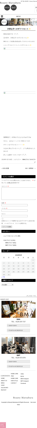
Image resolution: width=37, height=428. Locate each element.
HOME (3, 378)
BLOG (22, 376)
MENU (18, 16)
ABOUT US (4, 380)
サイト (3, 214)
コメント (5, 186)
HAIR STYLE (14, 380)
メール (4, 208)
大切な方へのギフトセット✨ (19, 29)
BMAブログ (26, 159)
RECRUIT (3, 390)
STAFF (3, 385)
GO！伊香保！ (29, 168)
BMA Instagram (25, 378)
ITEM (12, 376)
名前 (3, 203)
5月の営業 (6, 168)
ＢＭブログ (6, 240)
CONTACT (13, 383)
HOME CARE (14, 373)
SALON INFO (4, 387)
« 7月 (3, 277)
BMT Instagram (25, 381)
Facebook (23, 383)
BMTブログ (9, 245)
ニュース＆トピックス (10, 236)
